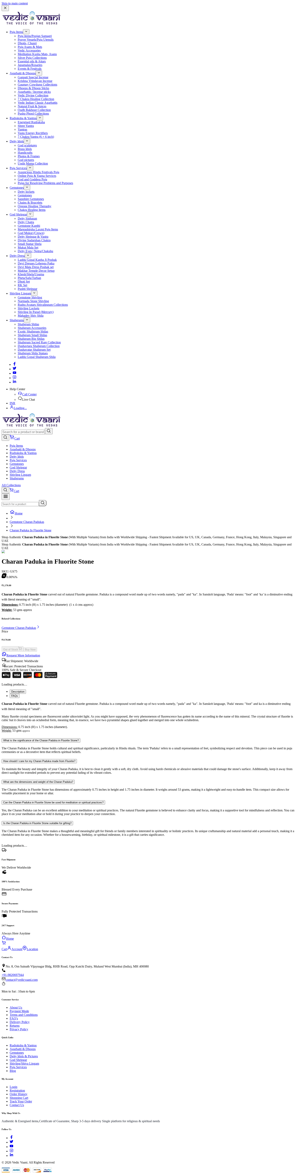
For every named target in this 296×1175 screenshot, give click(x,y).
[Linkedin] (14, 382)
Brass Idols (25, 149)
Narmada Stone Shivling (33, 301)
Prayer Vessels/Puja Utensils (36, 39)
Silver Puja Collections (32, 57)
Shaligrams (17, 320)
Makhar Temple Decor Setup (36, 270)
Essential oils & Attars (32, 61)
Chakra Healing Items (32, 210)
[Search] (49, 431)
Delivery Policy (20, 1022)
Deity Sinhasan (27, 218)
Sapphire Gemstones (31, 199)
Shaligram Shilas (28, 324)
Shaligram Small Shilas (32, 335)
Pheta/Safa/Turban (29, 278)
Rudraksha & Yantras (23, 118)
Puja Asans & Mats (30, 47)
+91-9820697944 (13, 975)
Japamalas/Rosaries (30, 65)
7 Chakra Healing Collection (36, 99)
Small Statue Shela (29, 244)
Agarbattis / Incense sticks (34, 91)
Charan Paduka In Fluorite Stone (30, 530)
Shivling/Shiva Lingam (24, 1063)
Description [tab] (17, 691)
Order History (18, 1094)
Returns (15, 1025)
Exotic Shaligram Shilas (33, 331)
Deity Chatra (26, 222)
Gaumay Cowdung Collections (37, 84)
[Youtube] (14, 373)
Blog (13, 1070)
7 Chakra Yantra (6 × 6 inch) (36, 136)
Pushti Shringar (27, 288)
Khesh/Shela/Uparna (31, 274)
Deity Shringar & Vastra (33, 236)
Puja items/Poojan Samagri (35, 36)
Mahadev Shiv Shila (30, 315)
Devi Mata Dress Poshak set (36, 267)
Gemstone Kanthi (29, 225)
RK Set (22, 285)
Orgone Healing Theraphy (34, 206)
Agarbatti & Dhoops (23, 73)
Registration (17, 1090)
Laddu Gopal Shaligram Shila (37, 357)
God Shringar (18, 214)
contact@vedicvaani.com (22, 979)
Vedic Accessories (29, 50)
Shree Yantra (26, 126)
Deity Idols (17, 141)
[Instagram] (14, 378)
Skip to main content (15, 3)
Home (19, 513)
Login (13, 1087)
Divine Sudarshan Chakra (34, 240)
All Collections (11, 485)
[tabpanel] (148, 717)
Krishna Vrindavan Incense (35, 81)
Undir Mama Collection (33, 163)
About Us (16, 1007)
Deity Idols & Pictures (24, 1056)
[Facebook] (14, 364)
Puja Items (16, 32)
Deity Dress (17, 255)
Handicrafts (25, 152)
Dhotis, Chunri (27, 43)
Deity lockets (26, 191)
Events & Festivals (29, 68)
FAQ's (14, 1018)
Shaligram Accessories (32, 328)
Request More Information (23, 655)
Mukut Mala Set (28, 247)
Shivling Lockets (28, 308)
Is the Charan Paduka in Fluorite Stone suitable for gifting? (37, 823)
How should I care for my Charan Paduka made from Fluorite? (39, 761)
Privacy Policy (19, 1029)
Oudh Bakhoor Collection (34, 110)
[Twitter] (14, 369)
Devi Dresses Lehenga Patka (36, 263)
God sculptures (27, 145)
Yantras (22, 129)
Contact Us (17, 1105)
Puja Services (18, 168)
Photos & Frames (29, 156)
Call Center (29, 394)
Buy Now (30, 649)
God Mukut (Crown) (31, 233)
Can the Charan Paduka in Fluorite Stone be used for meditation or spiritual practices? (53, 802)
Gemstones (17, 187)
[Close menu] (5, 8)
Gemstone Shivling (30, 297)
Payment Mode (19, 1011)
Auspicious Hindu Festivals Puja (38, 172)
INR (12, 403)
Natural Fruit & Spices (32, 106)
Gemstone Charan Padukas (27, 522)
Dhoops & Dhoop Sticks (33, 88)
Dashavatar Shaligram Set (34, 349)
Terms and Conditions (24, 1014)
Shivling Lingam (20, 293)
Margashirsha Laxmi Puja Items (38, 229)
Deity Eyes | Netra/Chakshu (35, 251)
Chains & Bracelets (30, 202)
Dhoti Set (24, 281)
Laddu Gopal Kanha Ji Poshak (37, 259)
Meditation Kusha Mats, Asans (37, 54)
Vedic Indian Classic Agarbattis (37, 102)
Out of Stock (10, 649)
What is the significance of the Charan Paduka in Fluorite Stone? (41, 740)
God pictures (26, 160)
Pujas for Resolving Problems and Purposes (45, 183)
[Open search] (5, 438)
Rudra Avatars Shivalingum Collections (43, 304)
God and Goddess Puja (32, 179)
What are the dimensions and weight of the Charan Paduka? (38, 781)
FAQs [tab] (14, 695)
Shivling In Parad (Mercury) (36, 312)
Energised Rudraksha (31, 122)
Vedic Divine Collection (33, 95)
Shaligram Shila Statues (33, 353)
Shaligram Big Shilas (31, 338)
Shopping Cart (19, 1097)
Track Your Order (21, 1101)
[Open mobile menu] (6, 496)
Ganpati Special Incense (33, 77)
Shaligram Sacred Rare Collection (39, 342)
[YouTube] (11, 1146)
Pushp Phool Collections (33, 113)
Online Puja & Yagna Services (37, 175)
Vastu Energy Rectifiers (33, 133)
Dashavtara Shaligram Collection (39, 346)
